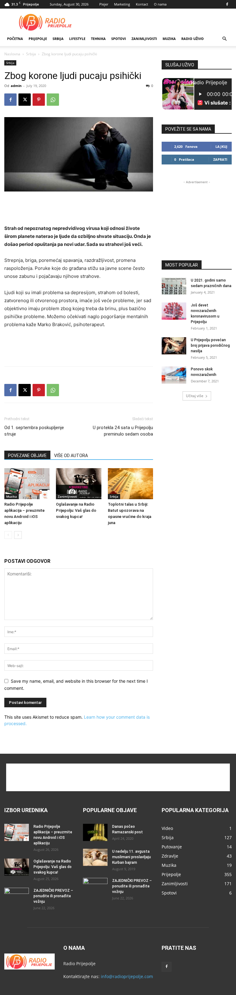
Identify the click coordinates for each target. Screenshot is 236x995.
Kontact (142, 4)
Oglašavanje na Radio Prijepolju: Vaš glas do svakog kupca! (76, 510)
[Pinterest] (39, 99)
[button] (224, 39)
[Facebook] (227, 4)
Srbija (31, 54)
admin (16, 85)
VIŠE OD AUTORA (71, 455)
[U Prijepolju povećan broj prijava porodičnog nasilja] (174, 345)
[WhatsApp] (53, 99)
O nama (160, 4)
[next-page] (18, 535)
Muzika (169, 38)
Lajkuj (221, 146)
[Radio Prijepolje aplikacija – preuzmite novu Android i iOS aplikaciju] (26, 483)
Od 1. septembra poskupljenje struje (34, 431)
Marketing (122, 4)
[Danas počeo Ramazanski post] (95, 832)
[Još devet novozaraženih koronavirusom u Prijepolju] (174, 311)
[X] (24, 99)
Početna (15, 38)
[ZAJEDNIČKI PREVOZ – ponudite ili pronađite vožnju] (16, 896)
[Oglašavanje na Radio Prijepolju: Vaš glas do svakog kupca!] (78, 483)
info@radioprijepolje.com (127, 976)
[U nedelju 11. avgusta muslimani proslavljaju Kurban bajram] (95, 857)
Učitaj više (194, 395)
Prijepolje (38, 38)
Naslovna (12, 54)
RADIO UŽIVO (192, 38)
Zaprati (220, 159)
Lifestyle (77, 38)
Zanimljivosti (144, 38)
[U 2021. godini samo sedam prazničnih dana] (174, 286)
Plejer (103, 4)
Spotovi (118, 38)
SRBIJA (58, 38)
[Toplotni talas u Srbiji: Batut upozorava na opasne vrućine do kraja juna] (130, 483)
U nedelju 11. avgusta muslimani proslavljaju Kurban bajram (131, 857)
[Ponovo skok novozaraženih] (174, 375)
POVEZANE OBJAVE (27, 455)
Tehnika (98, 38)
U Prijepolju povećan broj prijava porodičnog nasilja (210, 345)
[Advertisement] (159, 22)
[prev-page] (8, 535)
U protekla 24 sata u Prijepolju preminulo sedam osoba (123, 431)
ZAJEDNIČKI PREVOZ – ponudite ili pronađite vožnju (53, 896)
